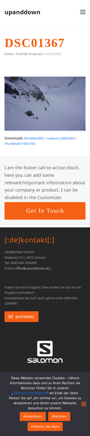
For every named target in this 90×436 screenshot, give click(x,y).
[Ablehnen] (83, 403)
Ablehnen (59, 416)
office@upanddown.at (31, 268)
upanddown (22, 12)
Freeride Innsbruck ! (30, 54)
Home (8, 54)
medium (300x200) (60, 138)
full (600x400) (34, 138)
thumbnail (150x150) (19, 143)
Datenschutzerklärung (29, 393)
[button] (83, 12)
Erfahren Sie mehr (45, 426)
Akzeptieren (32, 416)
